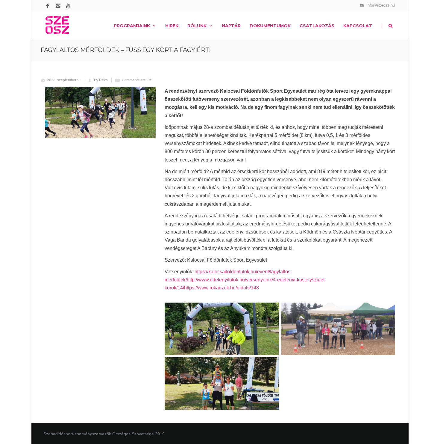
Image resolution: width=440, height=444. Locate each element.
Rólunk (197, 25)
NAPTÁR (231, 25)
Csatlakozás (317, 25)
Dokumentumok (270, 25)
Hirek (171, 25)
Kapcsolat (357, 25)
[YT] (69, 6)
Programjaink (132, 25)
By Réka (101, 80)
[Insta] (59, 6)
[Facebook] (48, 6)
